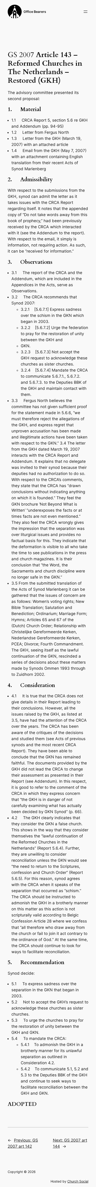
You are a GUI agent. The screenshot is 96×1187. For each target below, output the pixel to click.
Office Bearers (35, 12)
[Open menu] (85, 11)
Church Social (77, 1181)
